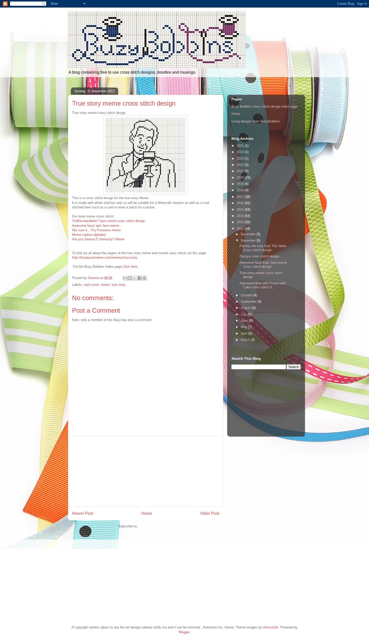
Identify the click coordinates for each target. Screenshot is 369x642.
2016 (241, 203)
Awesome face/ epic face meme (95, 225)
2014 (241, 216)
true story (119, 285)
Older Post (209, 513)
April (244, 333)
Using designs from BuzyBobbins (255, 121)
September (249, 301)
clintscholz (270, 627)
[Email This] (125, 278)
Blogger (184, 632)
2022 (241, 165)
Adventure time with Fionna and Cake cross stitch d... (262, 285)
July (244, 314)
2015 (241, 209)
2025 (241, 146)
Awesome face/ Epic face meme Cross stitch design (263, 264)
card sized (91, 285)
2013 (241, 222)
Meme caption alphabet (89, 235)
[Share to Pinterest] (144, 278)
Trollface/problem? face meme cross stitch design (108, 221)
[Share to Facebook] (139, 278)
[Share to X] (134, 278)
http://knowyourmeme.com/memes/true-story (104, 257)
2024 (241, 152)
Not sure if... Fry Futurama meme (96, 230)
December (249, 234)
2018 (241, 190)
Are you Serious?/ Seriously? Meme (98, 239)
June (245, 321)
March (246, 340)
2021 (241, 171)
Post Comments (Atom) (156, 526)
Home (146, 513)
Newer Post (82, 513)
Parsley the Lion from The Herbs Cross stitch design (263, 248)
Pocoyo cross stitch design (259, 256)
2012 (241, 229)
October (247, 295)
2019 (241, 184)
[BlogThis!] (130, 278)
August (246, 308)
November (249, 240)
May (244, 327)
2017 (241, 197)
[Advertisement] (145, 471)
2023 (241, 158)
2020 (241, 177)
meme (105, 285)
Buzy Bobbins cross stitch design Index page (264, 106)
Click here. (130, 266)
